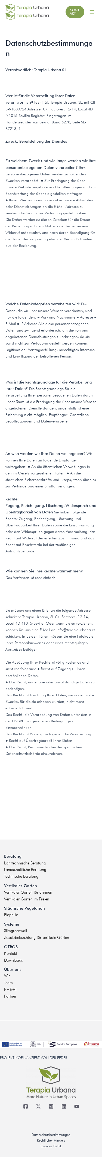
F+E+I (10, 989)
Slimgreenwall (15, 930)
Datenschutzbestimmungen (51, 1135)
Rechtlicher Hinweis (51, 1140)
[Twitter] (38, 1106)
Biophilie (11, 914)
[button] (75, 12)
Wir (7, 976)
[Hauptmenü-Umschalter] (92, 12)
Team (8, 982)
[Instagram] (51, 1106)
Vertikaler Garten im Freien (26, 899)
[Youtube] (76, 1106)
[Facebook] (25, 1106)
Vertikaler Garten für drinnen (28, 892)
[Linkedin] (64, 1106)
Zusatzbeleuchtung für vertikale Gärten (36, 937)
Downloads (13, 960)
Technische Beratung (21, 876)
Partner (10, 996)
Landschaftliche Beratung (25, 869)
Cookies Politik (51, 1146)
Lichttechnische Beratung (25, 863)
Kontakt (10, 953)
